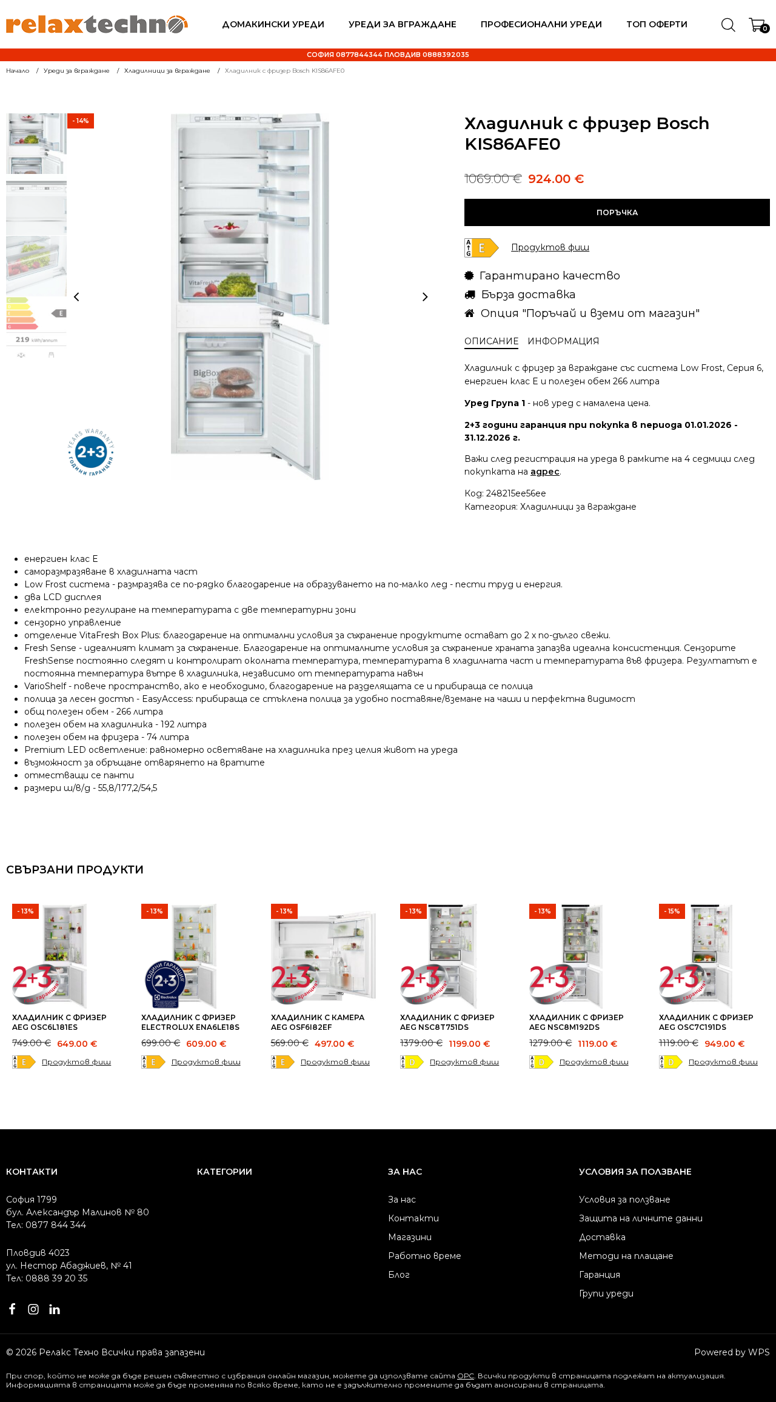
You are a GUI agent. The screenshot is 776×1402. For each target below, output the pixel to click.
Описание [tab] (491, 341)
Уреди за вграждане (403, 24)
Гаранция (599, 1274)
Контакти (413, 1218)
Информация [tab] (563, 341)
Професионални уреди (541, 24)
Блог (399, 1274)
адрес (545, 471)
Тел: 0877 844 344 (46, 1225)
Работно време (424, 1255)
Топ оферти (656, 24)
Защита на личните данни (641, 1218)
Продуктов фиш (76, 1061)
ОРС (465, 1375)
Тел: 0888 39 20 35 (46, 1278)
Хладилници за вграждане (578, 506)
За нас (402, 1199)
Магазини (410, 1237)
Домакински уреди (273, 24)
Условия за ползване (625, 1199)
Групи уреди (606, 1293)
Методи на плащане (626, 1255)
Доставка (602, 1237)
